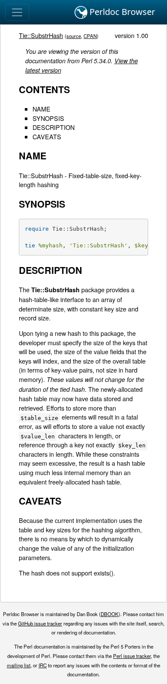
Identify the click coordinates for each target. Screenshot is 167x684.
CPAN (90, 35)
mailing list (18, 665)
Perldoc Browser (121, 12)
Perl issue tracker (132, 655)
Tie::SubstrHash (41, 35)
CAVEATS (47, 136)
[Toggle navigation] (17, 12)
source (73, 35)
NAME (42, 108)
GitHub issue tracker (40, 623)
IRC (43, 665)
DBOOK (110, 614)
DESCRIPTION (54, 127)
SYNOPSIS (48, 118)
